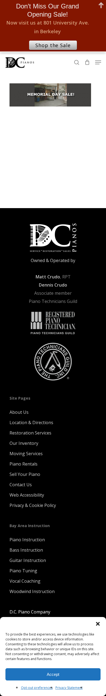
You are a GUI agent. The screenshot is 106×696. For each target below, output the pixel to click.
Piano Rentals (24, 464)
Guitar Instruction (28, 560)
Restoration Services (30, 433)
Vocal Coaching (25, 581)
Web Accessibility (27, 495)
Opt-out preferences (37, 687)
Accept (53, 674)
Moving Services (26, 454)
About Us (19, 412)
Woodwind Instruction (32, 591)
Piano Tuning (23, 571)
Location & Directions (31, 422)
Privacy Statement (69, 687)
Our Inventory (24, 443)
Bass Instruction (26, 550)
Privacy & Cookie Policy (33, 505)
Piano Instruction (27, 540)
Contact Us (21, 485)
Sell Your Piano (25, 474)
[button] (98, 624)
